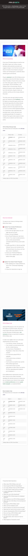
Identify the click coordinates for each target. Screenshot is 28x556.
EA (11, 228)
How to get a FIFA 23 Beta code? (11, 503)
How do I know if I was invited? (11, 514)
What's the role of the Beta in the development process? (15, 501)
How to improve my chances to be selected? (14, 507)
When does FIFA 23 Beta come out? (12, 484)
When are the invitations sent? (11, 505)
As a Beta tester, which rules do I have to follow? (13, 517)
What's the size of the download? (11, 494)
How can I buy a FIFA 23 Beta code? (12, 513)
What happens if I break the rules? (12, 519)
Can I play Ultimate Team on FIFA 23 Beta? (14, 487)
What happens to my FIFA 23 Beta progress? (14, 499)
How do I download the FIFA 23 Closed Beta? (14, 511)
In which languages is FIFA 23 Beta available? (12, 492)
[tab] (14, 484)
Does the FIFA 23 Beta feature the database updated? (14, 497)
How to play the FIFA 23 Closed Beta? (13, 485)
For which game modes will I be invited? (13, 489)
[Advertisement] (14, 25)
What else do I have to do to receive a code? (14, 509)
